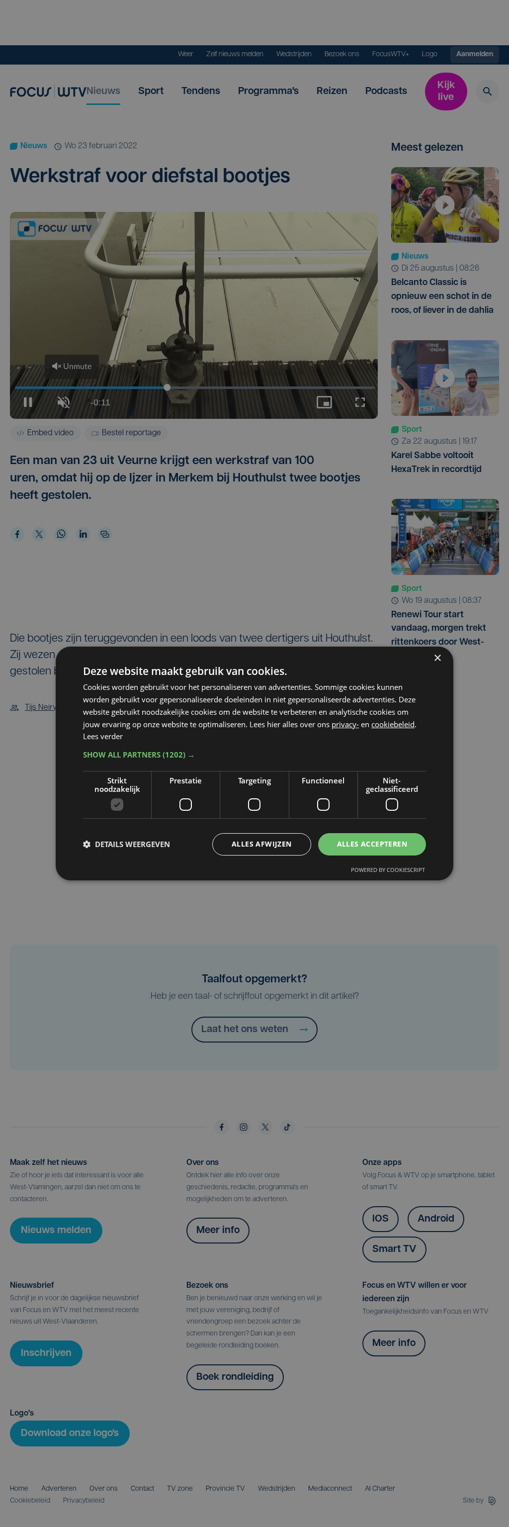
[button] (254, 754)
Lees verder (103, 736)
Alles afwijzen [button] (262, 844)
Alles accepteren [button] (372, 844)
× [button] (437, 658)
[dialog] (254, 763)
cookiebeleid (393, 724)
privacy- (345, 724)
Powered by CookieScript (388, 869)
